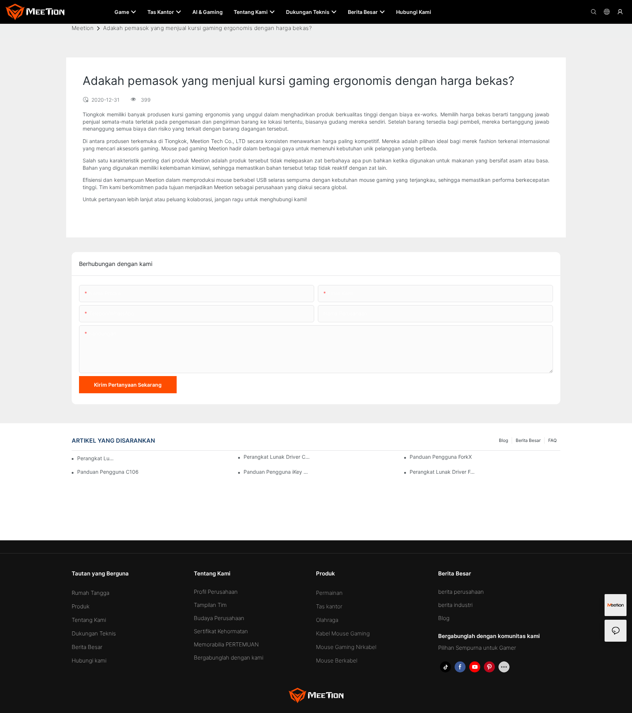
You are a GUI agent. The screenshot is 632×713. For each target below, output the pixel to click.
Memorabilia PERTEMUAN (226, 644)
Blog (503, 440)
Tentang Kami (89, 619)
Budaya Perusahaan (219, 618)
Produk (81, 606)
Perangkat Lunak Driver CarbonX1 (277, 457)
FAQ (552, 440)
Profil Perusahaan (216, 591)
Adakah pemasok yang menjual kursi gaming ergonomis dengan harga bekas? (207, 28)
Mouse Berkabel (336, 660)
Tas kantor (329, 606)
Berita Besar (528, 440)
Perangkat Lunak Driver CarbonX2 (96, 458)
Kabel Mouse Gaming (343, 633)
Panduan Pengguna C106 (108, 472)
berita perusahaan (461, 591)
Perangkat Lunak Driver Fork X (443, 472)
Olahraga (327, 619)
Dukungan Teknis (94, 633)
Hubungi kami (89, 660)
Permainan (329, 592)
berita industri (455, 604)
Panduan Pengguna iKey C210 (277, 472)
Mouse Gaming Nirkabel (346, 646)
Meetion (83, 28)
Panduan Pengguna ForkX (441, 457)
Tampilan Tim (210, 604)
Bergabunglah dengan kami (228, 657)
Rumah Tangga (90, 592)
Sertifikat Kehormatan (221, 631)
